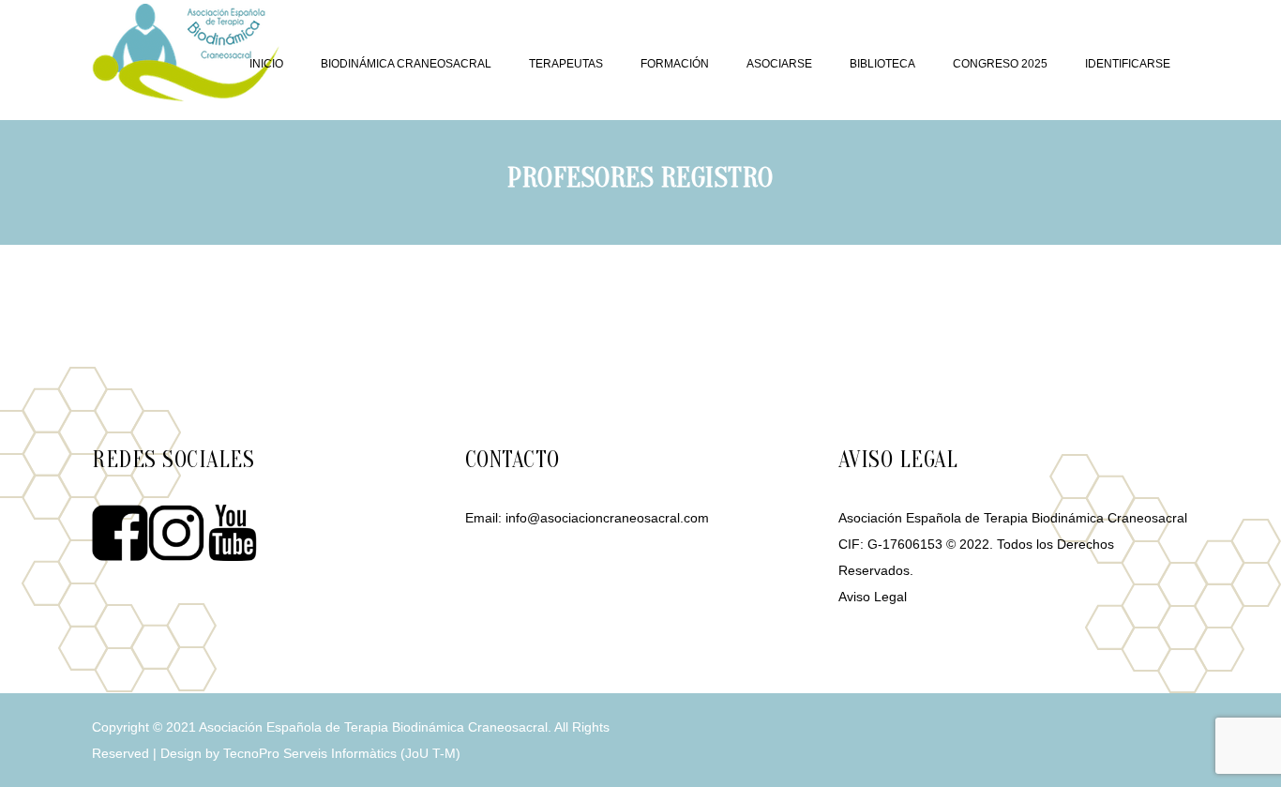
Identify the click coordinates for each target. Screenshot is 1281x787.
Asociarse (779, 63)
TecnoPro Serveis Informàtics (310, 753)
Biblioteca (882, 63)
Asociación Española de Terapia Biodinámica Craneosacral (373, 726)
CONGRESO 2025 (1000, 63)
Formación (674, 63)
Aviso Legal (872, 596)
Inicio (266, 63)
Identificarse (1127, 63)
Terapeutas (566, 63)
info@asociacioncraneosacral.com (607, 517)
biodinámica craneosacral (406, 63)
